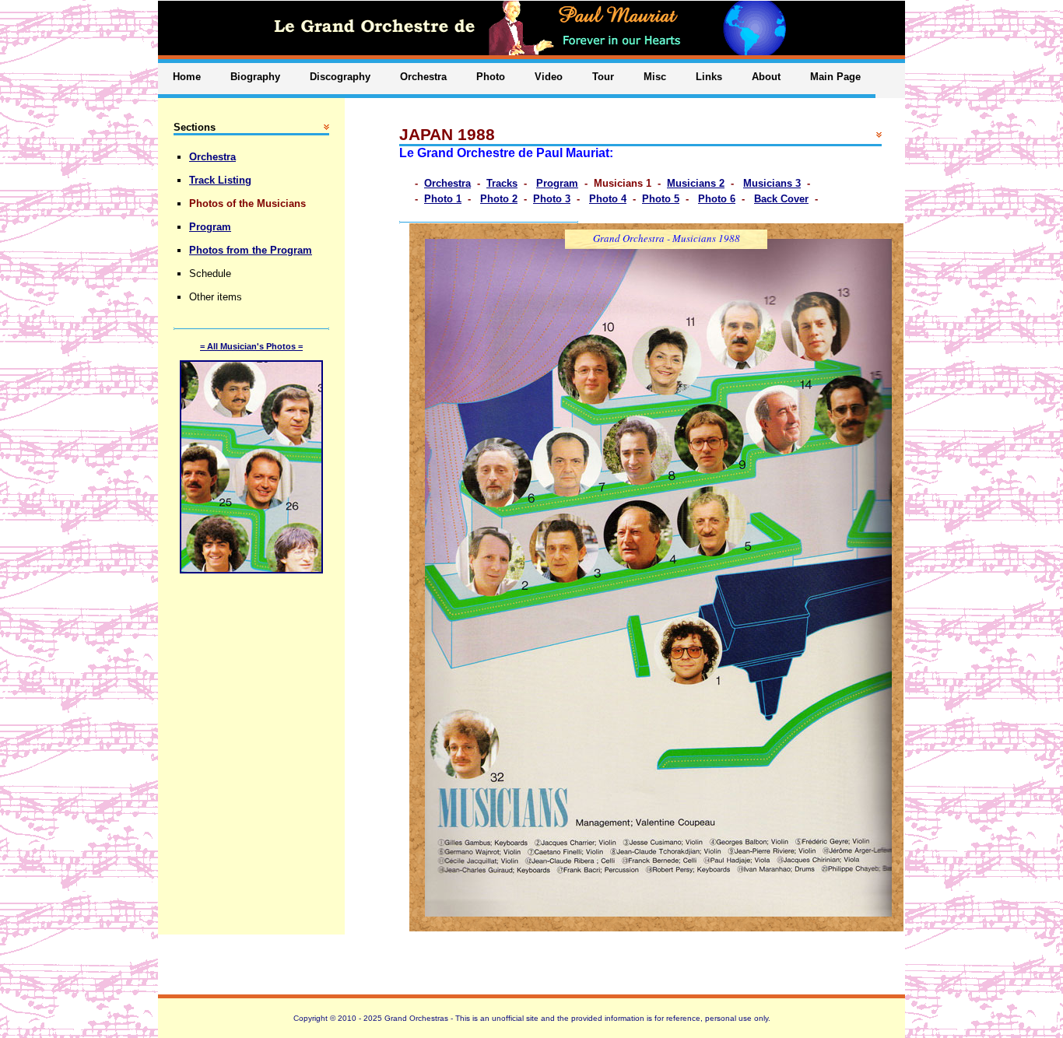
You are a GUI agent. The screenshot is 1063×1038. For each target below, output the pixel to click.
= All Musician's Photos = (251, 346)
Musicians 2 (695, 183)
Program (557, 183)
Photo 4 (607, 199)
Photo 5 (660, 199)
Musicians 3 (772, 183)
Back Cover (781, 199)
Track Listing (220, 180)
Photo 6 (716, 199)
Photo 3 (551, 199)
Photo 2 (498, 199)
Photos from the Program (250, 250)
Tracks (501, 183)
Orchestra (447, 183)
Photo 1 (442, 199)
